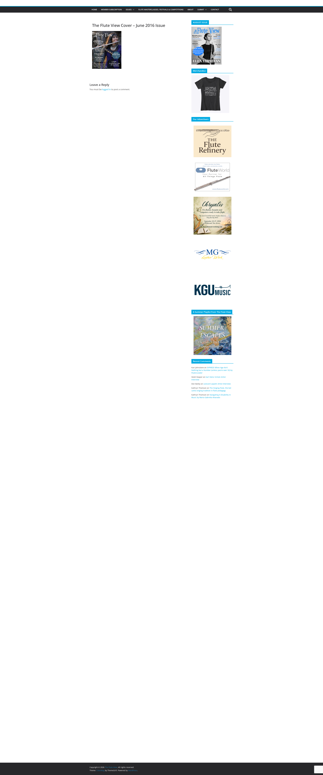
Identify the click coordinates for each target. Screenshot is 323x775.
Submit (200, 9)
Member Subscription (111, 9)
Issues (129, 9)
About (190, 9)
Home (94, 9)
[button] (133, 9)
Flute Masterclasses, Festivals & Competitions (160, 9)
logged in (106, 89)
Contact (215, 9)
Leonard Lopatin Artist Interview (217, 384)
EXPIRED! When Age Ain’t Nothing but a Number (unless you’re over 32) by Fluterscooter (212, 370)
